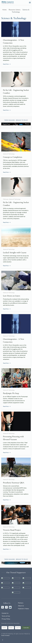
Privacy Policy (6, 619)
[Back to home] (8, 2)
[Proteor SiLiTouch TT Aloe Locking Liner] (16, 563)
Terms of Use (6, 616)
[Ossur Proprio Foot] (16, 124)
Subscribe (26, 627)
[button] (30, 2)
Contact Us (5, 613)
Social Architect (5, 635)
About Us (21, 606)
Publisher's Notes (23, 609)
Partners (20, 603)
